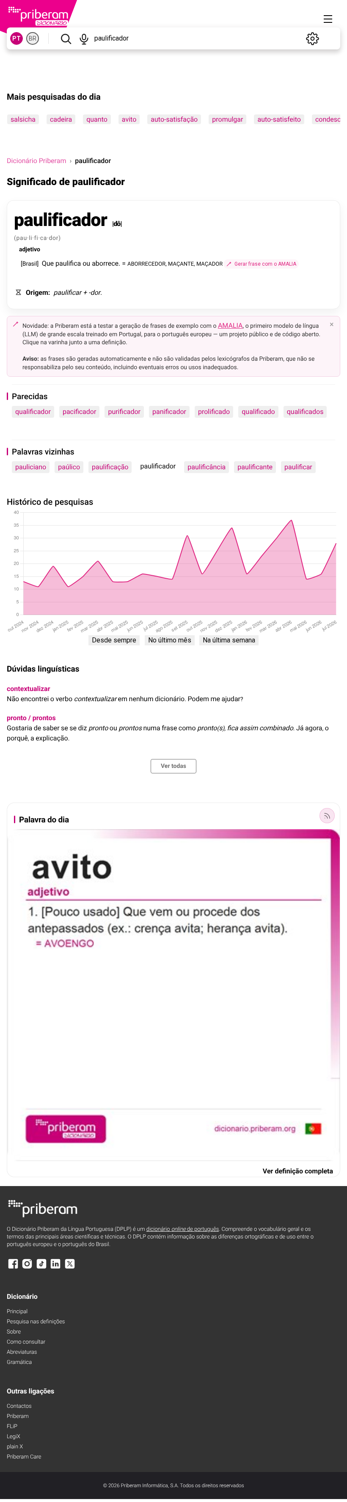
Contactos (19, 1406)
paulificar (298, 467)
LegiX (13, 1437)
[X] (69, 1268)
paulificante (255, 467)
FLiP (12, 1426)
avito (129, 119)
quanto (96, 119)
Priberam (18, 1416)
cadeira (61, 119)
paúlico (69, 467)
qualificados (305, 412)
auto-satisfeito (278, 119)
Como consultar (26, 1342)
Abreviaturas (22, 1352)
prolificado (214, 412)
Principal (17, 1312)
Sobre (14, 1332)
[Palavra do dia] (327, 815)
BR (32, 38)
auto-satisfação (174, 119)
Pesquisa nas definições (36, 1322)
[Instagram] (27, 1268)
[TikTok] (41, 1268)
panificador (169, 412)
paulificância (206, 467)
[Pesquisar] (66, 38)
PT (16, 38)
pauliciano (30, 467)
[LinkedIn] (55, 1268)
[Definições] (312, 38)
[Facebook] (13, 1268)
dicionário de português (182, 1229)
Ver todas (173, 766)
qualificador (33, 412)
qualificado (258, 412)
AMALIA (230, 325)
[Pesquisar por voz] (84, 38)
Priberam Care (24, 1457)
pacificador (79, 412)
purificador (124, 412)
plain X (15, 1447)
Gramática (19, 1362)
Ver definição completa (298, 1171)
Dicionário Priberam (36, 161)
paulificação (110, 467)
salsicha (23, 119)
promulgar (227, 119)
